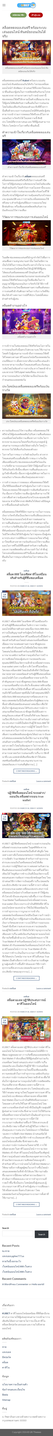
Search (5, 1228)
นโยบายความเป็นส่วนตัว (15, 1384)
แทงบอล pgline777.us (13, 1256)
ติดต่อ (5, 1394)
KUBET (6, 1313)
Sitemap (6, 1399)
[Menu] (4, 5)
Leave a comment (43, 781)
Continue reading (26, 771)
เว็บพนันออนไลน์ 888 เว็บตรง (17, 1266)
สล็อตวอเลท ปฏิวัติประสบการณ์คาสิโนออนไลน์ (26, 1001)
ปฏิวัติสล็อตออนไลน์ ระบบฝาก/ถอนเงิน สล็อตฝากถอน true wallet (26, 796)
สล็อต (5, 1362)
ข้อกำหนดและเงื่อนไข (13, 1389)
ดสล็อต (26, 571)
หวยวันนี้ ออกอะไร (11, 1261)
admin (40, 586)
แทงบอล (6, 1352)
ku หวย (5, 1250)
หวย (4, 1346)
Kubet (26, 80)
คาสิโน (6, 1367)
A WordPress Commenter (15, 1284)
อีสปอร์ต (6, 1357)
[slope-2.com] (26, 5)
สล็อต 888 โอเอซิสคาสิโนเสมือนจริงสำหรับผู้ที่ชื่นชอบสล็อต (27, 576)
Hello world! (38, 1284)
